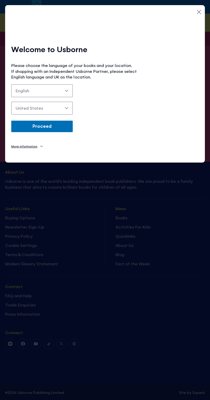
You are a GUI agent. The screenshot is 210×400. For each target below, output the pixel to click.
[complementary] (105, 200)
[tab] (27, 146)
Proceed (42, 126)
